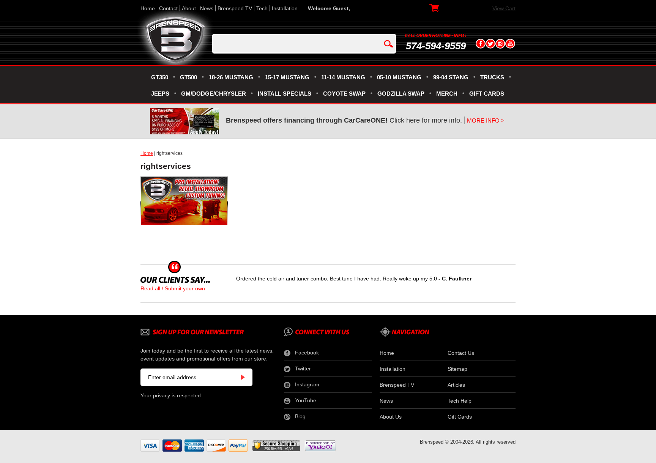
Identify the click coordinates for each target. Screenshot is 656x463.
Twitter (303, 368)
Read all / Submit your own (172, 288)
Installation (285, 8)
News (206, 8)
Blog (300, 416)
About (189, 8)
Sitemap (457, 369)
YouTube (305, 400)
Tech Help (460, 401)
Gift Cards (460, 417)
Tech (262, 8)
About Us (391, 417)
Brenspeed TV (235, 8)
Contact (168, 8)
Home (147, 8)
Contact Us (461, 353)
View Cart (504, 8)
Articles (456, 385)
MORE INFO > (486, 120)
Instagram (307, 384)
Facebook (307, 353)
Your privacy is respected (170, 395)
